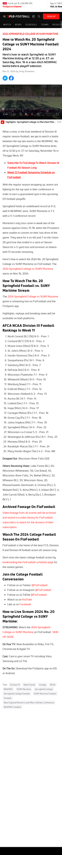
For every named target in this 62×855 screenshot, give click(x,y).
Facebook (25, 604)
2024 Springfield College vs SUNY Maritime (30, 33)
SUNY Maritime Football (45, 693)
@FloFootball (39, 585)
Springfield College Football (17, 693)
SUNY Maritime (24, 689)
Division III (15, 684)
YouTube (27, 599)
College (42, 684)
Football (8, 698)
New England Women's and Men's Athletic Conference (29, 702)
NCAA (52, 684)
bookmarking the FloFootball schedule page (28, 562)
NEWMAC (8, 689)
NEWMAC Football (12, 707)
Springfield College (44, 689)
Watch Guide (29, 684)
